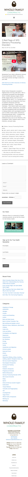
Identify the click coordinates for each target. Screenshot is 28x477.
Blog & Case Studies (14, 470)
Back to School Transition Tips (10, 321)
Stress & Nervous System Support (11, 382)
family (17, 136)
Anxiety (5, 313)
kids (3, 140)
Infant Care (14, 457)
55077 (16, 130)
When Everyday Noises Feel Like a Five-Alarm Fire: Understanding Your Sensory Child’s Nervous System (13, 282)
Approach (14, 465)
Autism (4, 317)
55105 (23, 130)
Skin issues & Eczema (8, 376)
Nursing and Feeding (8, 364)
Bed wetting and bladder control (11, 323)
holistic (11, 138)
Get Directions (14, 436)
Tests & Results (14, 473)
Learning (5, 355)
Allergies (5, 311)
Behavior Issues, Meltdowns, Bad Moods (13, 325)
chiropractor (12, 136)
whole (11, 146)
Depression (5, 335)
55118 (7, 132)
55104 (20, 130)
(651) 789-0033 (14, 438)
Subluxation (6, 384)
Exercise (5, 343)
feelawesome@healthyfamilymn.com (14, 439)
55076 (12, 130)
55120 (10, 132)
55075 (8, 130)
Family (4, 345)
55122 (14, 132)
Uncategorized (6, 392)
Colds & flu (5, 329)
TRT (4, 390)
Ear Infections (6, 339)
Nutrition (5, 366)
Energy (4, 341)
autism (17, 134)
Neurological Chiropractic (9, 363)
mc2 (6, 140)
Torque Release (7, 386)
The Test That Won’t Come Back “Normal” (13, 293)
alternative (12, 134)
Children (5, 126)
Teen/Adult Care (14, 462)
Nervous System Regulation (10, 360)
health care (22, 136)
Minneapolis (20, 140)
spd (8, 144)
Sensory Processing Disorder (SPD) (12, 374)
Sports (4, 380)
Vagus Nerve (6, 394)
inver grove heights (19, 138)
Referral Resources (8, 372)
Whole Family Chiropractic (9, 396)
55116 (3, 132)
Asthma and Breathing (8, 315)
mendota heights (12, 140)
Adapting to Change (8, 307)
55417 (3, 134)
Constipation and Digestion (10, 333)
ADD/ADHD (5, 309)
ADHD (7, 134)
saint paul (11, 142)
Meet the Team (14, 475)
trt (8, 146)
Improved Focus (7, 351)
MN (3, 142)
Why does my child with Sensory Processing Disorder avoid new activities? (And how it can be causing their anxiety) (13, 154)
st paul (11, 144)
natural (6, 142)
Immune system (7, 349)
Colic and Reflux (7, 331)
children (22, 134)
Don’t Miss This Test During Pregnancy (13, 295)
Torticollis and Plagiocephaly (10, 388)
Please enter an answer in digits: (10, 193)
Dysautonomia (6, 337)
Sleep (4, 378)
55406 (22, 132)
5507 (4, 130)
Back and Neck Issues (8, 319)
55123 (18, 132)
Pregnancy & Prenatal (8, 370)
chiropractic (5, 136)
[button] (14, 17)
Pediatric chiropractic (8, 368)
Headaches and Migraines (9, 347)
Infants (4, 353)
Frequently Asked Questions (14, 467)
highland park (5, 138)
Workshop (5, 400)
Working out (6, 398)
